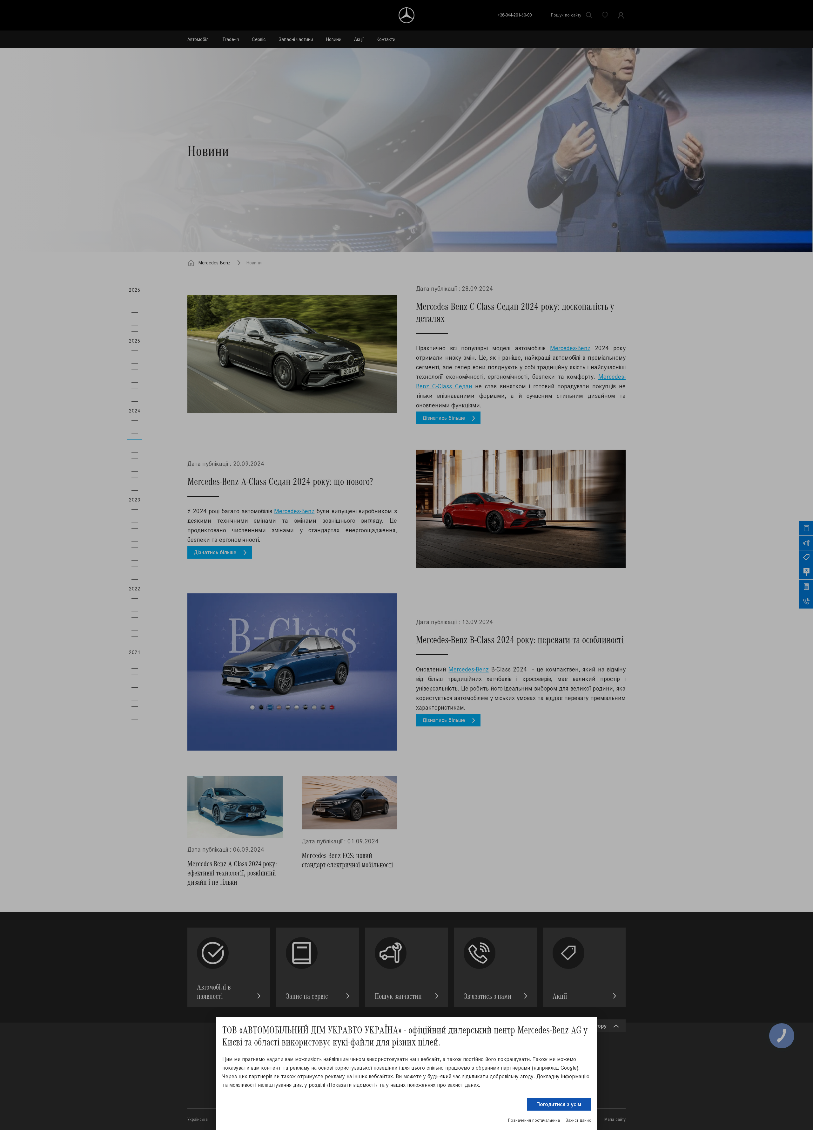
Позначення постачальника (534, 1120)
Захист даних (578, 1120)
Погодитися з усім (558, 1104)
